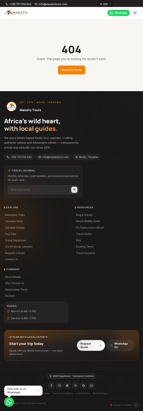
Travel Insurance (85, 253)
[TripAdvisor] (67, 385)
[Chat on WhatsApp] (9, 402)
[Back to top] (136, 405)
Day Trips (10, 233)
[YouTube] (75, 385)
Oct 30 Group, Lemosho (19, 246)
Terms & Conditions (63, 393)
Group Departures (15, 240)
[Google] (83, 385)
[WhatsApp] (91, 385)
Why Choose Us (14, 283)
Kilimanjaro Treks (15, 214)
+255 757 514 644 (21, 156)
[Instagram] (59, 385)
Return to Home (71, 70)
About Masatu (13, 276)
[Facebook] (51, 385)
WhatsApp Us (121, 345)
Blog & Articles (84, 214)
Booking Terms (84, 246)
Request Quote (85, 345)
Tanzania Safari (14, 221)
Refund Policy (100, 393)
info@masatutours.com (55, 156)
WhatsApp (121, 12)
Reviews (10, 295)
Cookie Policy (83, 393)
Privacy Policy (43, 393)
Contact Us (11, 259)
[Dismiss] (38, 390)
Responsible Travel (16, 289)
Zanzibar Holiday (15, 227)
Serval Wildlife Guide (88, 221)
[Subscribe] (74, 190)
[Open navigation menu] (135, 13)
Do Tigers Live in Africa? (90, 227)
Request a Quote (15, 253)
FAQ (78, 240)
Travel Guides (84, 233)
